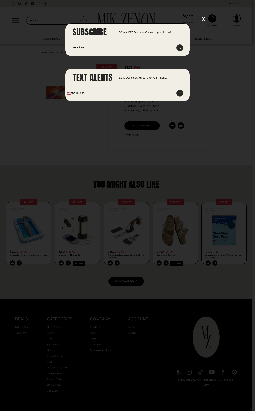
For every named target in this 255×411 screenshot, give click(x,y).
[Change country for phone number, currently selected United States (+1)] (69, 93)
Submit (179, 93)
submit (179, 47)
